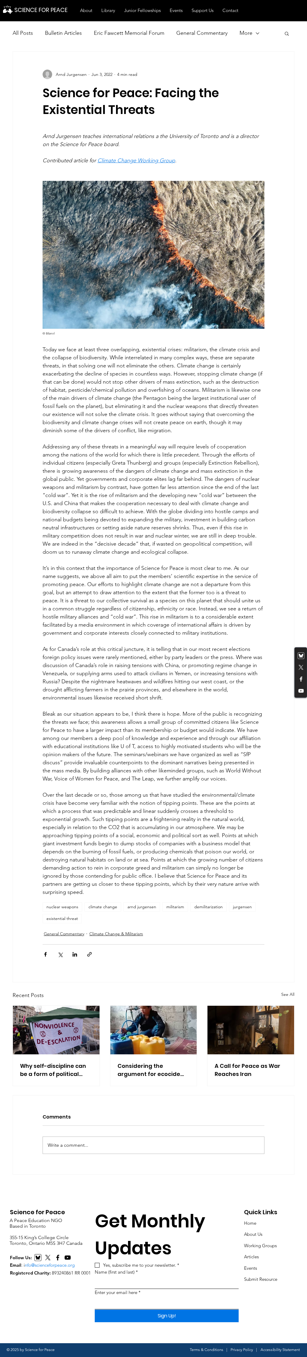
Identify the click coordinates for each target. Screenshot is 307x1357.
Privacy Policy (242, 1349)
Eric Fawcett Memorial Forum (129, 33)
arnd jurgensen (141, 906)
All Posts (23, 33)
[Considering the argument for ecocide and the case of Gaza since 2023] (153, 1030)
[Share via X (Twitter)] (60, 954)
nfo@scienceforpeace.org (50, 1265)
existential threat (62, 918)
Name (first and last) (116, 1272)
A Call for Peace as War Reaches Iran (247, 1070)
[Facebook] (301, 679)
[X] (48, 1257)
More (246, 33)
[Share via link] (89, 954)
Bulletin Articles (63, 33)
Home (250, 1223)
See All (287, 994)
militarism (175, 906)
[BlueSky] (38, 1257)
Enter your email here (118, 1292)
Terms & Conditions (206, 1349)
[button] (86, 10)
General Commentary (202, 33)
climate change (102, 906)
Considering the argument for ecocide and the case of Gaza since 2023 (149, 1070)
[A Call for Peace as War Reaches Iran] (250, 1030)
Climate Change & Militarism (116, 933)
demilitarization (208, 906)
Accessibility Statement (280, 1349)
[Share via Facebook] (45, 954)
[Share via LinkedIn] (75, 954)
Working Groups (260, 1245)
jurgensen (242, 906)
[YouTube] (301, 690)
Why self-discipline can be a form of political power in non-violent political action (53, 1070)
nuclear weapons (62, 906)
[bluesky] (301, 655)
